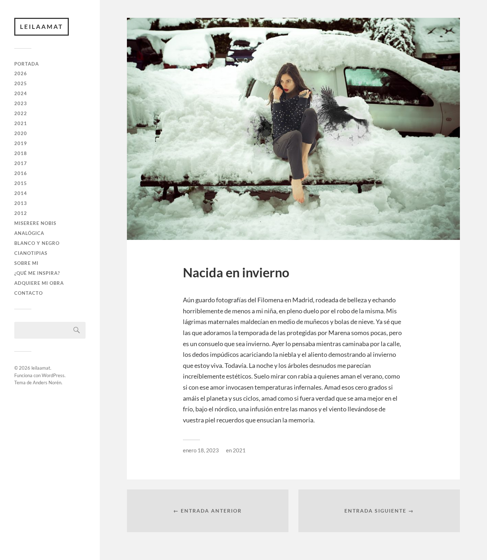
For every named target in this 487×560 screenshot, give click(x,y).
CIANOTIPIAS (30, 253)
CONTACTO (28, 293)
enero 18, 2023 (201, 450)
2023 (20, 103)
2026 (20, 73)
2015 (20, 183)
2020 (20, 133)
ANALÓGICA (29, 233)
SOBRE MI (26, 263)
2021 (20, 123)
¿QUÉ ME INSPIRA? (37, 273)
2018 (20, 153)
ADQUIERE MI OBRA (39, 283)
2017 (20, 163)
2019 (20, 143)
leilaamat (41, 26)
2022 (20, 113)
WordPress (53, 375)
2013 (20, 203)
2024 (20, 93)
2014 (20, 193)
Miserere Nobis (35, 223)
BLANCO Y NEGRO (37, 243)
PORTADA (26, 64)
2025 (20, 83)
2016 (20, 173)
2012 (20, 213)
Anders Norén (47, 382)
